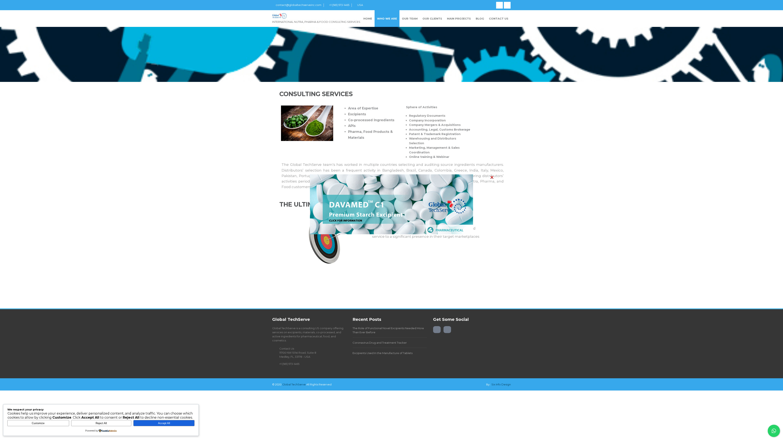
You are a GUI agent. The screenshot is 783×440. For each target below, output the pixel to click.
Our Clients (432, 18)
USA (360, 5)
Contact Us (498, 18)
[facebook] (499, 5)
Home (367, 18)
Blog (480, 18)
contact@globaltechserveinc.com (298, 5)
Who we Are (387, 18)
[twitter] (507, 5)
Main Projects (459, 18)
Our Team (410, 18)
